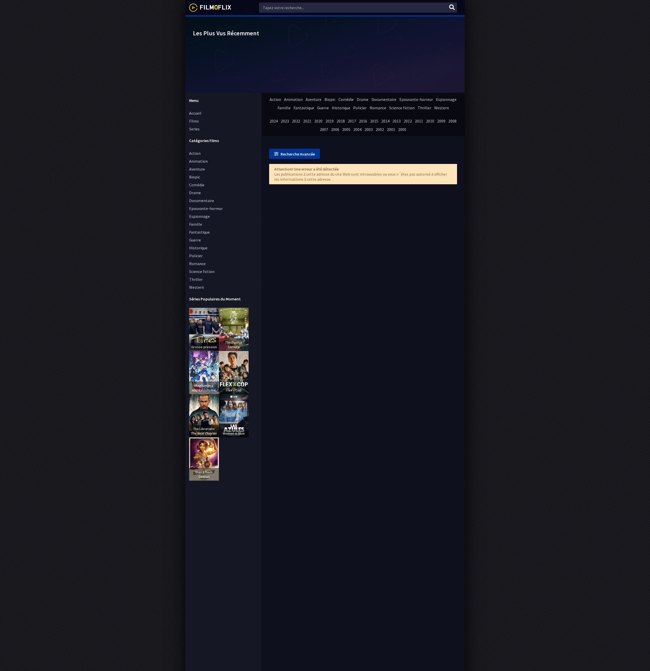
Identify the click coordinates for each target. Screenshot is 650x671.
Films (194, 121)
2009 (441, 121)
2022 (296, 121)
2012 (408, 121)
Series (194, 128)
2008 (452, 121)
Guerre (195, 239)
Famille (195, 224)
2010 (430, 121)
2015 (374, 121)
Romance (197, 263)
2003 (369, 129)
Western (196, 287)
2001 (391, 129)
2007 (324, 129)
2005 (346, 129)
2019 (330, 121)
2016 (363, 121)
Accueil (195, 113)
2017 (352, 121)
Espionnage (199, 216)
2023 (285, 121)
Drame (195, 192)
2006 (335, 129)
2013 (397, 121)
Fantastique (199, 232)
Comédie (196, 184)
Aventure (197, 169)
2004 (357, 129)
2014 (385, 121)
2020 (318, 121)
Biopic (194, 176)
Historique (198, 247)
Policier (196, 255)
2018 (341, 121)
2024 (274, 121)
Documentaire (201, 200)
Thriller (196, 279)
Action (195, 153)
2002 (380, 129)
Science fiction (202, 271)
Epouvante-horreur (206, 208)
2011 (419, 121)
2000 (402, 129)
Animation (198, 161)
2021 (307, 121)
